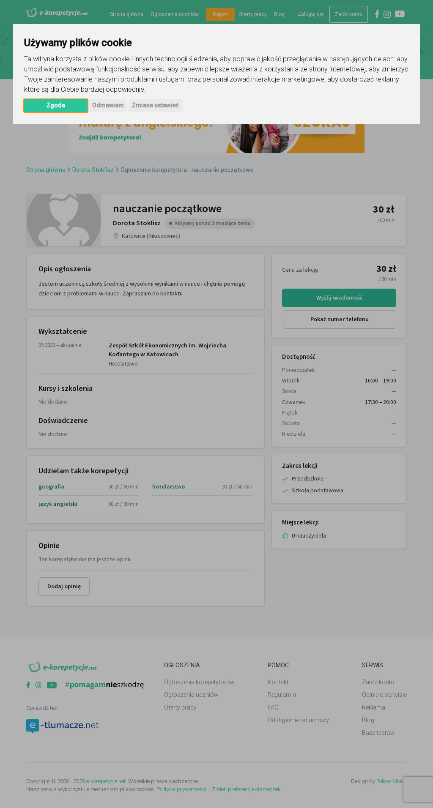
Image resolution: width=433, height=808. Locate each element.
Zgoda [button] (56, 105)
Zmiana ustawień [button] (155, 105)
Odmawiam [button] (108, 105)
